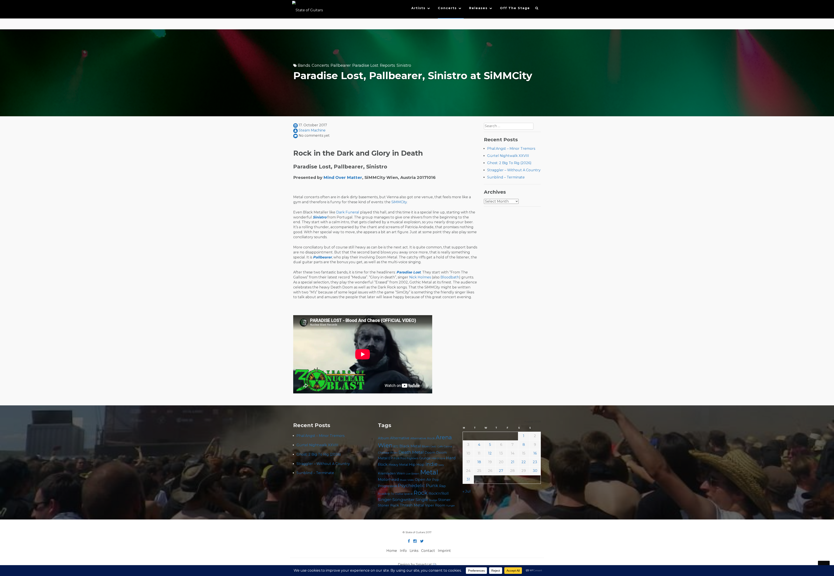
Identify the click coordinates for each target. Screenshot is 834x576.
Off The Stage (515, 8)
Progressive (387, 486)
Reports (387, 65)
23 (535, 462)
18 (479, 462)
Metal (429, 472)
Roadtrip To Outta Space (395, 493)
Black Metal (410, 446)
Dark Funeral (347, 212)
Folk (397, 458)
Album (383, 438)
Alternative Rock (422, 438)
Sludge (433, 500)
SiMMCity (399, 202)
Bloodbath (449, 277)
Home (391, 551)
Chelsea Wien (388, 452)
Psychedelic (411, 485)
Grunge (425, 458)
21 (512, 462)
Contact (428, 551)
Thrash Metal (412, 505)
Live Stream (412, 473)
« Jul (467, 491)
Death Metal (411, 452)
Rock (421, 492)
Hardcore (438, 458)
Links (414, 551)
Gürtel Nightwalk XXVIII (508, 156)
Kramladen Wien (391, 473)
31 (468, 479)
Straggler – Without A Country (514, 170)
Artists (418, 8)
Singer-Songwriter (396, 499)
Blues (426, 446)
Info (403, 551)
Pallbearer (341, 65)
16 (535, 453)
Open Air (423, 479)
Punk (432, 485)
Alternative (399, 438)
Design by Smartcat (415, 565)
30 (535, 471)
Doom (430, 452)
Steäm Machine (312, 130)
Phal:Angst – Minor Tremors (511, 148)
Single (421, 499)
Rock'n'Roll (439, 493)
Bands (304, 65)
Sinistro (404, 65)
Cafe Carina (444, 446)
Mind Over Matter (342, 177)
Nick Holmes (420, 277)
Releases (478, 8)
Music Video (407, 479)
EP (390, 458)
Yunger (450, 505)
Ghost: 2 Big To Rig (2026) (509, 163)
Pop (435, 480)
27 (501, 471)
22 (523, 462)
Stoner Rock (388, 505)
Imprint (444, 551)
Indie (431, 464)
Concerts (447, 8)
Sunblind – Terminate (506, 177)
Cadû (433, 446)
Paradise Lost (365, 65)
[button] (537, 9)
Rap (442, 486)
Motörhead (388, 479)
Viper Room (435, 505)
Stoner (444, 499)
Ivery (441, 465)
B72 (396, 446)
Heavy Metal (398, 465)
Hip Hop (416, 464)
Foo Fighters (409, 458)
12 (490, 453)
